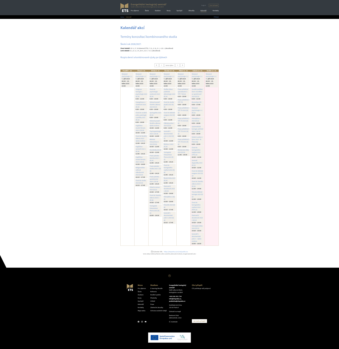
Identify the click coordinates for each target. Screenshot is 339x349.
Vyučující (179, 11)
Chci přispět (214, 5)
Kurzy (168, 11)
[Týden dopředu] (177, 65)
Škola (147, 11)
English (203, 5)
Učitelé (152, 301)
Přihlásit (216, 17)
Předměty (153, 298)
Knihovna (153, 292)
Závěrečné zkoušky (156, 307)
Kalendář (203, 11)
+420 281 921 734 (175, 296)
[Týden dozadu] (161, 65)
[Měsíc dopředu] (182, 65)
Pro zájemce (135, 11)
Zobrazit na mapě (175, 311)
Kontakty (216, 11)
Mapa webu (141, 311)
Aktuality (191, 11)
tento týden (169, 65)
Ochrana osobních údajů (158, 311)
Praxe (152, 304)
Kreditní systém (155, 295)
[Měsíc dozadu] (157, 65)
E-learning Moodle (156, 288)
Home (122, 17)
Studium (158, 11)
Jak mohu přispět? (199, 321)
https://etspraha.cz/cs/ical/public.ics (176, 252)
